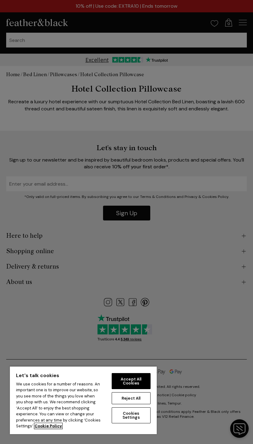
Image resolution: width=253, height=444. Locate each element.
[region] (83, 400)
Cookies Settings (131, 415)
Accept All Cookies (131, 381)
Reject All (131, 398)
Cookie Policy (48, 426)
